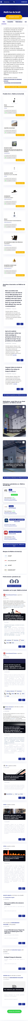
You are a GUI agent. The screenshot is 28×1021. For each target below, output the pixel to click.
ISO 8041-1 (18, 607)
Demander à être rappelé (9, 499)
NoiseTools (16, 640)
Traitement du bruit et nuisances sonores (13, 80)
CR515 (7, 693)
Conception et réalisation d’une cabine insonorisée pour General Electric (14, 465)
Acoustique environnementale (12, 83)
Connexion (24, 1)
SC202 (21, 794)
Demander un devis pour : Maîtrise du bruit (16, 87)
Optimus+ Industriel (10, 691)
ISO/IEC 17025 (7, 627)
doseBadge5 (8, 640)
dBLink (22, 640)
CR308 (7, 696)
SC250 (16, 794)
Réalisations (19, 22)
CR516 (12, 642)
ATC (7, 765)
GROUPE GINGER (7, 895)
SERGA (4, 804)
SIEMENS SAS (6, 975)
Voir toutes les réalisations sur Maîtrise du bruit (15, 477)
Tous (4, 22)
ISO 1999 (14, 607)
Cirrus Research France (11, 594)
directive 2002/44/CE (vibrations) (16, 606)
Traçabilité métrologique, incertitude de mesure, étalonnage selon (14, 625)
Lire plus (15, 355)
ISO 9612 (10, 607)
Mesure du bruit (9, 706)
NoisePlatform (9, 794)
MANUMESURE (8, 709)
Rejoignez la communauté (14, 586)
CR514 (7, 642)
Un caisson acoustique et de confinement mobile (14, 430)
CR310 (23, 693)
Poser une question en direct (10, 500)
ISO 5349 (18, 635)
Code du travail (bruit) (14, 632)
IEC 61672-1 (13, 718)
